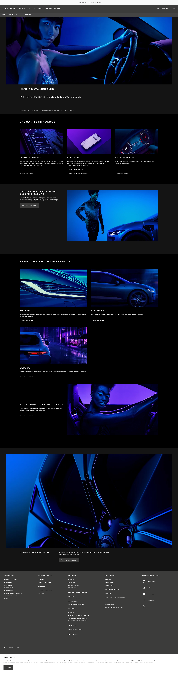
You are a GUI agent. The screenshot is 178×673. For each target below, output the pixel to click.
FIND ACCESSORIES (70, 560)
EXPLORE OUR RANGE (10, 579)
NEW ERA (6, 598)
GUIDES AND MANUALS (74, 599)
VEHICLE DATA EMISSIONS (11, 596)
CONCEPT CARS (109, 585)
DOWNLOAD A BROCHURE (45, 591)
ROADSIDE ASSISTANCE (75, 629)
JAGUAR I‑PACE (8, 588)
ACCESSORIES (72, 588)
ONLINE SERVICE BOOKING (76, 604)
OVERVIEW (41, 579)
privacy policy (106, 662)
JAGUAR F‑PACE (8, 582)
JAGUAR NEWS (109, 582)
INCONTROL (71, 582)
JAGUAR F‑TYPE (8, 590)
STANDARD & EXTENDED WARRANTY (78, 615)
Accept (8, 668)
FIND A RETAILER (73, 634)
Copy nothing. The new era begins (89, 2)
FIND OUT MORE (31, 205)
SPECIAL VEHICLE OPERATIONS (13, 593)
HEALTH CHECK (72, 601)
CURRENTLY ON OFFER (44, 582)
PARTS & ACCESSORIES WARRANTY (78, 618)
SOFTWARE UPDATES (74, 585)
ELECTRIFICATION (110, 604)
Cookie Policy (149, 662)
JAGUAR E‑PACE (8, 585)
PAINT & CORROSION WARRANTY (77, 621)
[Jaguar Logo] (9, 9)
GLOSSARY (41, 593)
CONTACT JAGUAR (73, 632)
